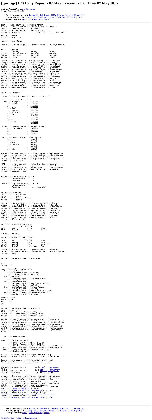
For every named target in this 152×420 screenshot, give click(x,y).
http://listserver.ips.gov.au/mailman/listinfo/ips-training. (29, 394)
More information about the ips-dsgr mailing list (19, 418)
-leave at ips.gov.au (20, 388)
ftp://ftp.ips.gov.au (49, 371)
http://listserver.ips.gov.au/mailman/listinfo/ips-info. (27, 397)
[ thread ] (31, 19)
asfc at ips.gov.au (50, 367)
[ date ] (24, 19)
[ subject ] (39, 19)
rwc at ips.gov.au (28, 9)
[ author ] (46, 19)
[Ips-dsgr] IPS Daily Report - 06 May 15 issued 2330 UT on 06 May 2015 (56, 15)
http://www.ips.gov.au (50, 369)
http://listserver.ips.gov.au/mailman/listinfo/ (23, 390)
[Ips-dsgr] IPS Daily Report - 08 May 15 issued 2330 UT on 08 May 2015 (54, 17)
